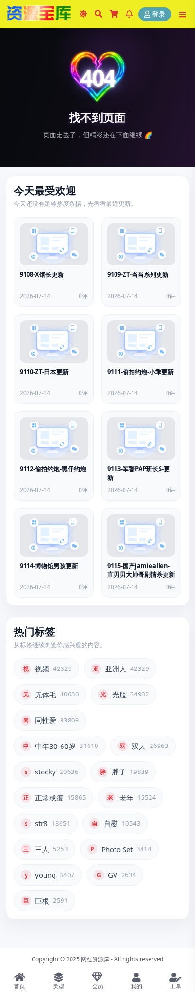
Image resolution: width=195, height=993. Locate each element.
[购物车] (114, 14)
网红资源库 (95, 959)
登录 (158, 14)
